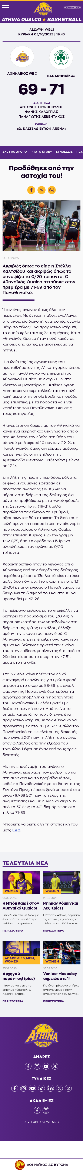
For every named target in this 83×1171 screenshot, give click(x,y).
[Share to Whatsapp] (52, 190)
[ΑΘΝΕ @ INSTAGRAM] (37, 1066)
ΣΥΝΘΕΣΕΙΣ (64, 152)
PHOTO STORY (41, 152)
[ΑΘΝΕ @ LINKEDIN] (50, 1088)
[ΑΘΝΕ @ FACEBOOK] (28, 1066)
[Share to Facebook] (31, 190)
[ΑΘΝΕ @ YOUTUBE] (46, 1066)
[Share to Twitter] (41, 190)
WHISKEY (52, 1122)
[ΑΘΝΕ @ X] (55, 1066)
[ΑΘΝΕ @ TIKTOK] (41, 1088)
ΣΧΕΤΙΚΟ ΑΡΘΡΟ (15, 152)
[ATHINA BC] (41, 12)
